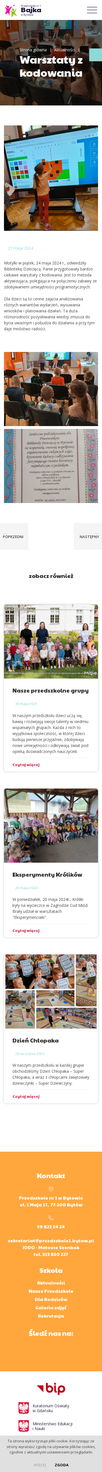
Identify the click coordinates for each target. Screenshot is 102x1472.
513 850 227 (55, 1254)
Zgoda (62, 1464)
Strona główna (33, 49)
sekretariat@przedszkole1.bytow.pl (51, 1240)
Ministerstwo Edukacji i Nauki (53, 1426)
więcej (40, 1464)
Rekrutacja (51, 1315)
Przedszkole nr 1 (31, 10)
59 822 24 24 (51, 1226)
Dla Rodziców (51, 1299)
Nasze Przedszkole (51, 1291)
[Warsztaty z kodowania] (51, 177)
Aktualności (64, 49)
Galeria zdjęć (51, 1307)
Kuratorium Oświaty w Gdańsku (51, 1408)
